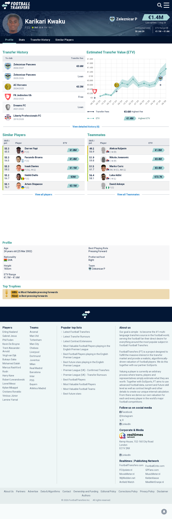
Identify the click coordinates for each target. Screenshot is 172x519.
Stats (22, 39)
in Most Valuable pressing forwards (35, 292)
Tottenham (36, 340)
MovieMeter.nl (126, 474)
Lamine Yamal (10, 399)
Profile (9, 39)
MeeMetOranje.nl (154, 482)
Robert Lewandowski (14, 379)
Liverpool (34, 352)
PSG (32, 380)
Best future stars (72, 393)
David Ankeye (117, 184)
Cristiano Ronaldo (12, 391)
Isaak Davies (32, 166)
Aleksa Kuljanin (118, 148)
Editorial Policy (108, 491)
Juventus (35, 360)
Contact (66, 491)
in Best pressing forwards (30, 296)
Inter (32, 376)
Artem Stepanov (33, 184)
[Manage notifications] (164, 511)
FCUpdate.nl (125, 470)
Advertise (33, 491)
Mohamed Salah (11, 363)
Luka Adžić (115, 175)
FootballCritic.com (154, 466)
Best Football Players (74, 379)
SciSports (152, 365)
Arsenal (34, 332)
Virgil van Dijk (10, 355)
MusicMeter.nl (152, 474)
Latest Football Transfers (76, 332)
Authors (86, 495)
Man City (34, 344)
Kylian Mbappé (10, 387)
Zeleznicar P (98, 268)
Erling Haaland (10, 332)
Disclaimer (162, 491)
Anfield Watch (126, 482)
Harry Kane (9, 375)
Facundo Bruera (33, 157)
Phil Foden (8, 340)
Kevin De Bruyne (11, 344)
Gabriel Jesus (10, 336)
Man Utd (34, 336)
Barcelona (35, 372)
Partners (20, 491)
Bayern (33, 384)
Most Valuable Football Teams (79, 389)
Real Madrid (36, 368)
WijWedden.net (127, 478)
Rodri (5, 371)
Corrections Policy (128, 491)
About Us (9, 491)
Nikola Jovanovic (119, 157)
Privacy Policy (147, 491)
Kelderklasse (152, 478)
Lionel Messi (9, 383)
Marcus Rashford (12, 367)
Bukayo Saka (9, 359)
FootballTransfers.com (131, 465)
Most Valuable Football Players (79, 384)
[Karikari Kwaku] (13, 23)
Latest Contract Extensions (77, 341)
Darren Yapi (31, 148)
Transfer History (40, 39)
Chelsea (34, 348)
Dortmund (35, 356)
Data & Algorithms (50, 491)
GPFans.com (152, 470)
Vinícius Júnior (10, 395)
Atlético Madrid (38, 388)
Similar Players (64, 39)
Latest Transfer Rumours (76, 336)
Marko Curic (116, 166)
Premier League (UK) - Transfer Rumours (85, 375)
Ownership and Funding (85, 491)
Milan (32, 364)
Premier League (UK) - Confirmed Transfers (86, 370)
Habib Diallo (31, 175)
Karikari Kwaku (45, 21)
